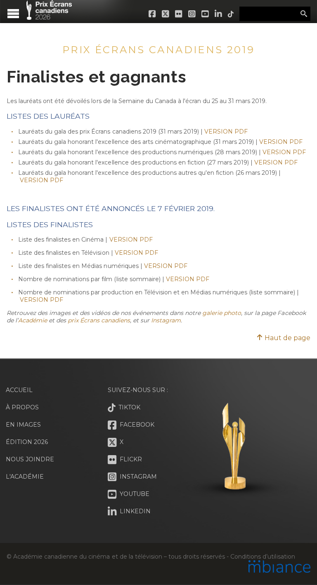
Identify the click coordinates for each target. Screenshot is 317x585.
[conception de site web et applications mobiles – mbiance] (279, 567)
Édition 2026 (27, 442)
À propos (22, 407)
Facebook (153, 14)
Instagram (192, 14)
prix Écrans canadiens (99, 320)
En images (23, 424)
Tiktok (231, 14)
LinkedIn (219, 14)
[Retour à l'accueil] (49, 15)
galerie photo (221, 313)
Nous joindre (30, 459)
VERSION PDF (226, 131)
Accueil (19, 390)
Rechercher (303, 14)
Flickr (179, 14)
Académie (32, 320)
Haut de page (286, 338)
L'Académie (25, 476)
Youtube (205, 14)
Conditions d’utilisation (262, 556)
